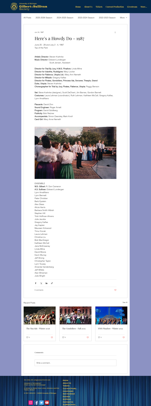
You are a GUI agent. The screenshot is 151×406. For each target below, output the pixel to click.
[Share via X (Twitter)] (41, 283)
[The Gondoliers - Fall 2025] (76, 315)
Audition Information (70, 404)
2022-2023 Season (107, 17)
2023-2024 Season (86, 17)
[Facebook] (36, 402)
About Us (67, 383)
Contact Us (68, 402)
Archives (67, 399)
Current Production (70, 388)
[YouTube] (47, 402)
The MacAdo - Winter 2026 (38, 328)
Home (65, 380)
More (122, 17)
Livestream (68, 391)
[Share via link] (52, 283)
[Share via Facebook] (36, 283)
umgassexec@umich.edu (42, 380)
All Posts (27, 17)
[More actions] (115, 32)
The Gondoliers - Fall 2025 (73, 328)
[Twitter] (41, 402)
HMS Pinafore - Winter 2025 (110, 328)
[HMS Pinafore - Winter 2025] (111, 315)
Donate (66, 396)
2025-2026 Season (44, 17)
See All (125, 302)
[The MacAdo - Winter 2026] (40, 315)
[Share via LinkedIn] (46, 283)
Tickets (66, 385)
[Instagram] (31, 402)
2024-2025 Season (65, 17)
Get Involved (37, 385)
